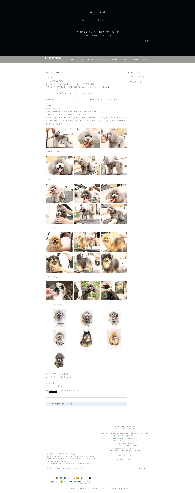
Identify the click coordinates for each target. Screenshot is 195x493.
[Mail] (146, 468)
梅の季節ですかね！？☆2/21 (56, 72)
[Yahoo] (148, 468)
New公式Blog (102, 59)
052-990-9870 (122, 436)
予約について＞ (126, 455)
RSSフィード (136, 82)
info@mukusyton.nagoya (126, 443)
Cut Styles (114, 59)
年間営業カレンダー (124, 459)
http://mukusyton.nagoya (127, 441)
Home (71, 59)
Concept (80, 59)
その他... (144, 59)
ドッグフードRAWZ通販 (130, 59)
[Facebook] (144, 41)
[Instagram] (148, 41)
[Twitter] (146, 41)
